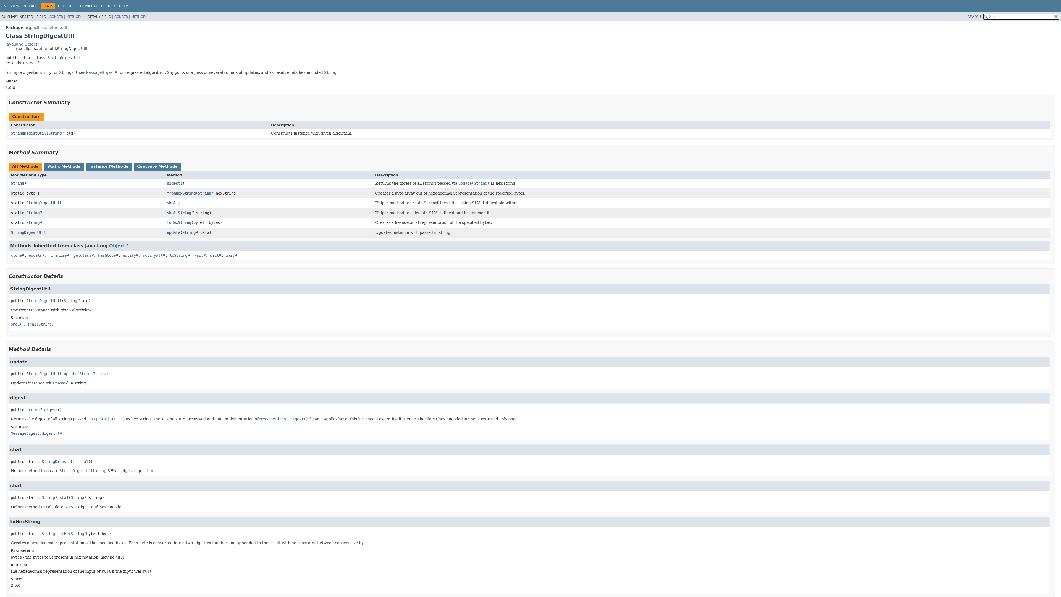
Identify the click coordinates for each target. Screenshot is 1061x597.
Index (110, 6)
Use (61, 6)
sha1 (171, 203)
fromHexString (181, 193)
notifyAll (153, 255)
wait (198, 255)
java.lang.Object (21, 44)
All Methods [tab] (25, 166)
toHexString (179, 222)
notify (129, 255)
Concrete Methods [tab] (157, 166)
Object (29, 63)
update (173, 232)
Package (30, 6)
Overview (10, 6)
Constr (56, 17)
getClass (82, 255)
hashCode (107, 255)
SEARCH (974, 17)
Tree (72, 6)
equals (35, 255)
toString (178, 255)
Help (123, 6)
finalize (58, 255)
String (55, 133)
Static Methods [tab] (63, 166)
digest (173, 183)
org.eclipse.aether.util (46, 27)
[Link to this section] (74, 102)
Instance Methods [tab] (108, 166)
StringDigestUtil (65, 58)
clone (16, 255)
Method (73, 17)
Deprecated (91, 6)
